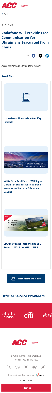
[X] (40, 55)
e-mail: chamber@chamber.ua (26, 355)
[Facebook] (33, 55)
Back (6, 14)
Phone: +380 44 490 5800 (26, 359)
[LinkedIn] (47, 55)
